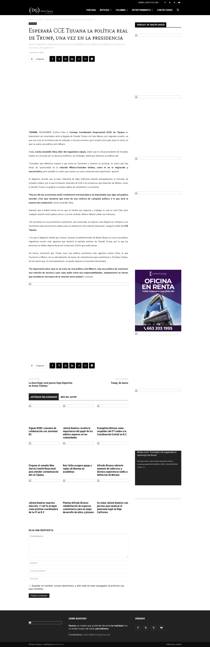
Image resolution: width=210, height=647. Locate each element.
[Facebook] (165, 2)
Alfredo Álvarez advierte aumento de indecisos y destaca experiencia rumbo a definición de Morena (112, 470)
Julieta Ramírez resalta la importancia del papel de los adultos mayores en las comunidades (78, 433)
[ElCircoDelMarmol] (158, 159)
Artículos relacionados (43, 397)
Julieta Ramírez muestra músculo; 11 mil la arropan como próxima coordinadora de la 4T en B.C (43, 507)
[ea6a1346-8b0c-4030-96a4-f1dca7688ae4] (158, 193)
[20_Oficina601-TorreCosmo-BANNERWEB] (158, 330)
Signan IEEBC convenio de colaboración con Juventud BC (43, 431)
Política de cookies (173, 644)
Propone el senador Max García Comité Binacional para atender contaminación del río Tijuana (43, 470)
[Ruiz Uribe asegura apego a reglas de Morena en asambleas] (78, 452)
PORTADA (91, 10)
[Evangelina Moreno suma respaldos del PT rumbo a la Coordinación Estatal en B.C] (112, 415)
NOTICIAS (104, 10)
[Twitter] (174, 2)
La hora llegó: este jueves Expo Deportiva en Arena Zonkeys (50, 384)
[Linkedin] (72, 59)
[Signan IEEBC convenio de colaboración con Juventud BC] (44, 415)
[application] (158, 468)
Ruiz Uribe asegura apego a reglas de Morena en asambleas (77, 468)
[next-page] (35, 518)
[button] (177, 10)
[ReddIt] (79, 59)
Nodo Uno (59, 644)
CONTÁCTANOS (164, 10)
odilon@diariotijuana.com (96, 634)
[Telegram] (92, 59)
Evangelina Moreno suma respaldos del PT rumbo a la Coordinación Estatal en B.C (112, 431)
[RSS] (170, 2)
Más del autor (68, 397)
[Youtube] (179, 2)
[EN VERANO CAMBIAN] (158, 35)
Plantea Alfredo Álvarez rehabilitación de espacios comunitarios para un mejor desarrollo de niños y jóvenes (78, 507)
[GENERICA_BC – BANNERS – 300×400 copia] (156, 334)
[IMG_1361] (158, 97)
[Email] (85, 59)
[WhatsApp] (65, 59)
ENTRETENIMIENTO (141, 10)
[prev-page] (30, 518)
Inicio (31, 19)
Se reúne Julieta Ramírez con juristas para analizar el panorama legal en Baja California (112, 507)
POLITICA (39, 19)
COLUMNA (121, 10)
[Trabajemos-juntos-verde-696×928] (158, 391)
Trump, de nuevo (119, 383)
